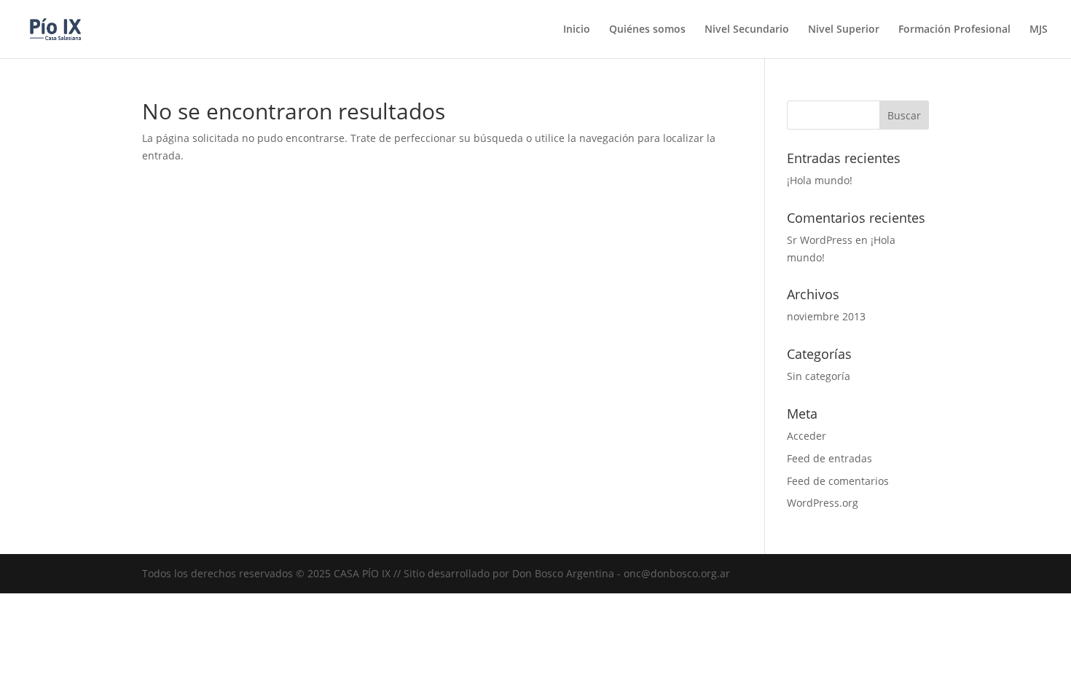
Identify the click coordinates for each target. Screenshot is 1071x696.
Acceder (806, 436)
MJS (1038, 30)
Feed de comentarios (838, 481)
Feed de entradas (829, 458)
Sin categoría (818, 376)
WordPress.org (822, 503)
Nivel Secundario (747, 30)
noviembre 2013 (826, 316)
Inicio (576, 30)
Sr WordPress (819, 240)
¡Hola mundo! (819, 180)
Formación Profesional (954, 30)
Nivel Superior (843, 30)
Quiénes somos (647, 30)
